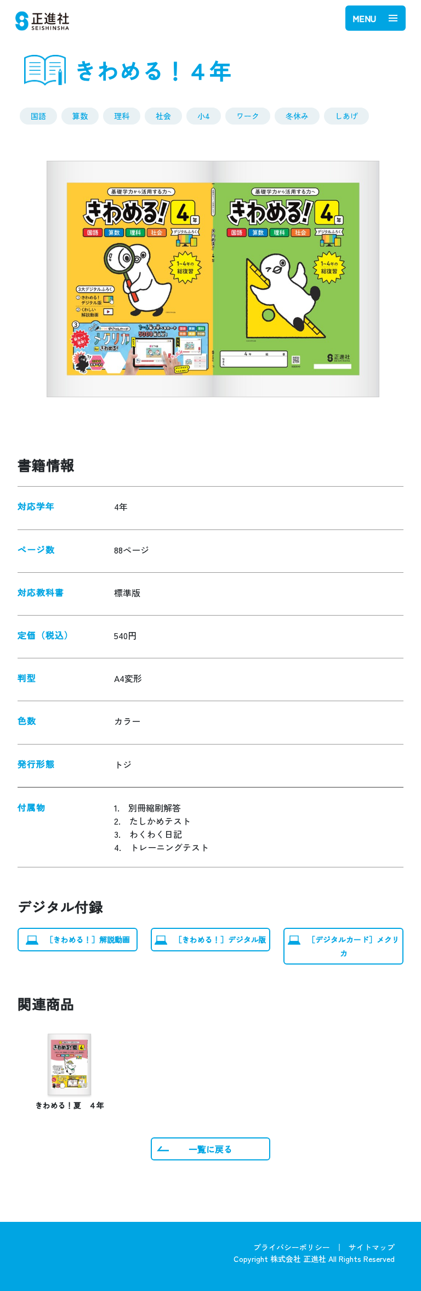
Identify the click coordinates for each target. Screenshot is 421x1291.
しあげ (346, 115)
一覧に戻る (210, 1148)
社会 (163, 115)
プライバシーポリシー (291, 1247)
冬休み (297, 115)
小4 (203, 115)
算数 (80, 115)
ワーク (247, 115)
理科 (121, 115)
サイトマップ (372, 1247)
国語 (38, 115)
